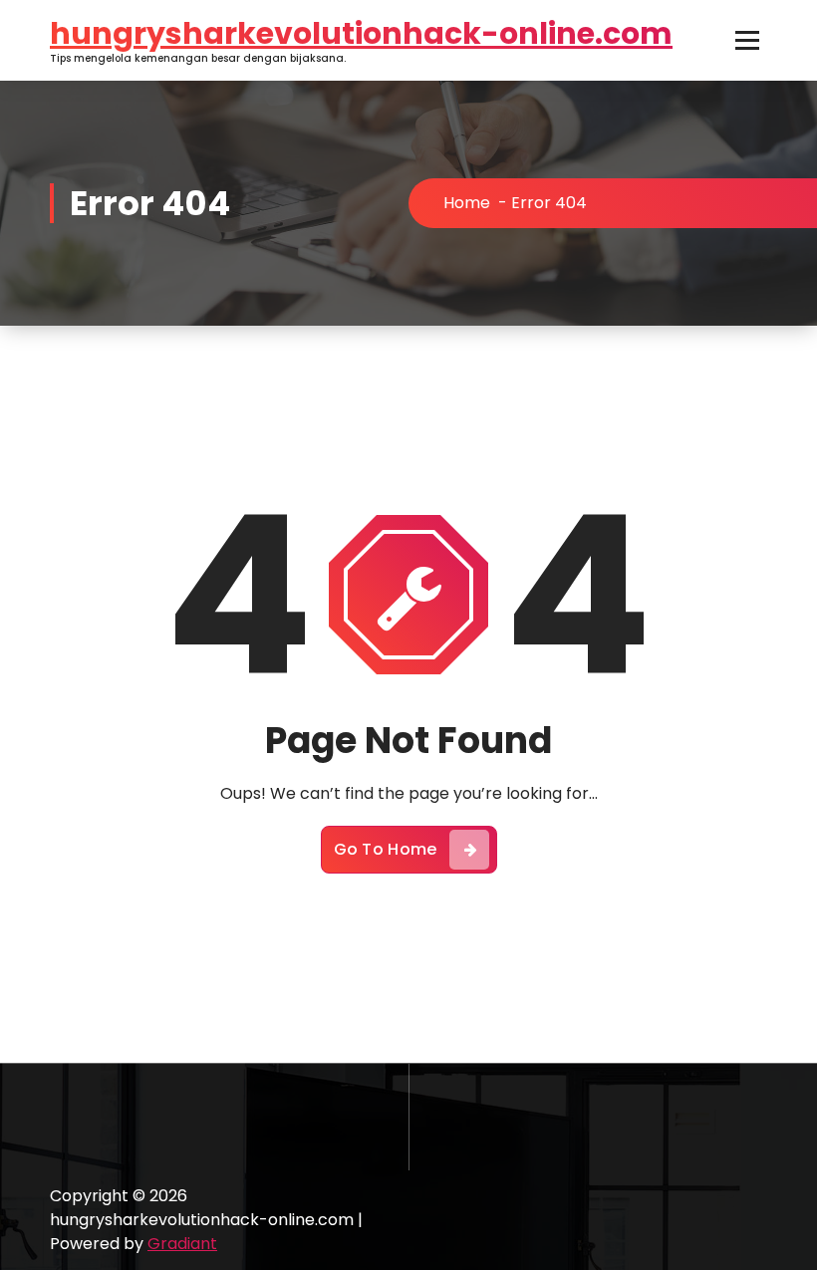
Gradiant (182, 1243)
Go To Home (385, 849)
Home (466, 202)
